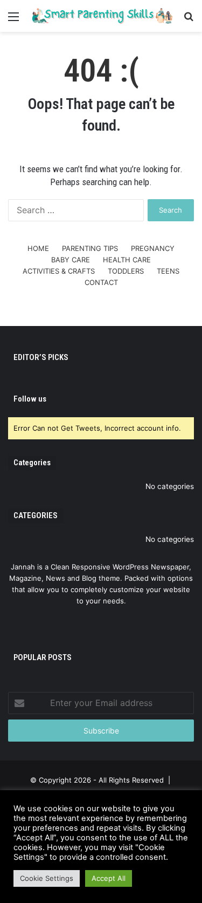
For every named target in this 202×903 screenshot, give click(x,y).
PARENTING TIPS (90, 248)
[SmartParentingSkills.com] (101, 16)
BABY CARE (70, 259)
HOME (38, 248)
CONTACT (101, 282)
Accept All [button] (109, 878)
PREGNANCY (153, 248)
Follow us (29, 399)
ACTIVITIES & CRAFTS (59, 271)
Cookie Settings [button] (46, 878)
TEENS (168, 271)
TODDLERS (126, 271)
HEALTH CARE (127, 259)
